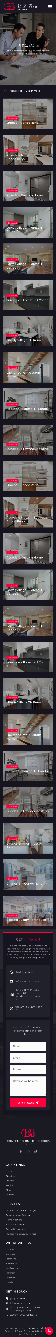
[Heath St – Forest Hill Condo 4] (28, 403)
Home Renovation (15, 1224)
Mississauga (12, 1268)
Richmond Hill (13, 1258)
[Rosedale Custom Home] (28, 186)
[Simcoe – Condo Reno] (28, 114)
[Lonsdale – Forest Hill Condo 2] (28, 295)
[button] (28, 1102)
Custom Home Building (18, 1215)
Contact (10, 1194)
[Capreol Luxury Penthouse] (28, 911)
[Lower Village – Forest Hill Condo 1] (28, 258)
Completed (16, 90)
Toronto (10, 1249)
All (5, 90)
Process (10, 1180)
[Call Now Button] (49, 1331)
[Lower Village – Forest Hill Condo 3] (28, 222)
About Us (10, 1176)
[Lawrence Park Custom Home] (28, 367)
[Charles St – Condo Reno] (28, 874)
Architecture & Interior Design (21, 1210)
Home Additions (14, 1219)
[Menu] (50, 6)
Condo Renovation (15, 1229)
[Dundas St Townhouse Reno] (28, 440)
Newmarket (12, 1263)
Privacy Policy (23, 1331)
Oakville (9, 1282)
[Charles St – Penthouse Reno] (28, 838)
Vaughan (10, 1254)
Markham (10, 1272)
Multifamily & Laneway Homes (21, 1234)
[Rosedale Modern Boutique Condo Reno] (28, 150)
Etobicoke (11, 1277)
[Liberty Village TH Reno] (28, 331)
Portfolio (10, 1185)
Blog (8, 1190)
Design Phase (33, 90)
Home (9, 1171)
